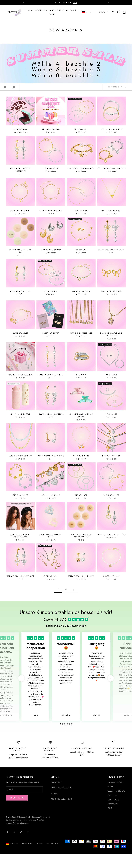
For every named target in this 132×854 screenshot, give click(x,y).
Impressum (112, 804)
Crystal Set (81, 495)
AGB (110, 808)
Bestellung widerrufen (117, 791)
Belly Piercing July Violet (20, 576)
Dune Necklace (81, 456)
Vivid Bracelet (111, 495)
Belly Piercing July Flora (51, 414)
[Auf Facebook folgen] (7, 832)
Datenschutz (113, 799)
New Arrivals (57, 10)
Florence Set (51, 576)
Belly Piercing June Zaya (51, 456)
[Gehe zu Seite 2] (74, 590)
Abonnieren (17, 798)
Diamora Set (81, 129)
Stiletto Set (51, 291)
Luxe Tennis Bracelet (111, 129)
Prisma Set (111, 414)
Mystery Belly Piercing (20, 375)
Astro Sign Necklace (81, 333)
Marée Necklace (111, 576)
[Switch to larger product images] (5, 86)
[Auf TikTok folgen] (27, 832)
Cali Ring (81, 375)
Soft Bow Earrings (111, 291)
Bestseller (41, 10)
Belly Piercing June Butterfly (20, 169)
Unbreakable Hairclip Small (50, 535)
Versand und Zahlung (116, 782)
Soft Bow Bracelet (21, 210)
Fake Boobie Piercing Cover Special (81, 535)
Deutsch (101, 12)
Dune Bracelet (20, 333)
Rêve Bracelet (20, 495)
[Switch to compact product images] (14, 86)
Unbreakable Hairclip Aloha (81, 415)
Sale (52, 14)
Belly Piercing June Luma (81, 576)
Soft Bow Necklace (111, 210)
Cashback (112, 795)
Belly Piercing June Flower (20, 292)
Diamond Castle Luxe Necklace (111, 334)
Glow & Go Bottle (20, 414)
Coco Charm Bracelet (50, 210)
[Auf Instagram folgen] (14, 832)
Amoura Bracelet (81, 291)
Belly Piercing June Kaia (51, 375)
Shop (30, 10)
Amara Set (81, 249)
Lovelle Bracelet (51, 495)
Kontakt (111, 786)
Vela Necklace (81, 210)
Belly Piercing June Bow (111, 249)
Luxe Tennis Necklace (20, 456)
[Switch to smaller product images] (9, 86)
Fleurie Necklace (111, 456)
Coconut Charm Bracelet (81, 168)
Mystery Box (20, 129)
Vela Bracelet (50, 168)
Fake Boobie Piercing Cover (20, 250)
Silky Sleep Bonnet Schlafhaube (21, 535)
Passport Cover (50, 333)
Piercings (71, 10)
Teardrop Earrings (51, 249)
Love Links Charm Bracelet (111, 168)
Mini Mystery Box (51, 129)
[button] (21, 678)
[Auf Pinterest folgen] (21, 832)
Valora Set (111, 375)
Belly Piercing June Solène (111, 534)
